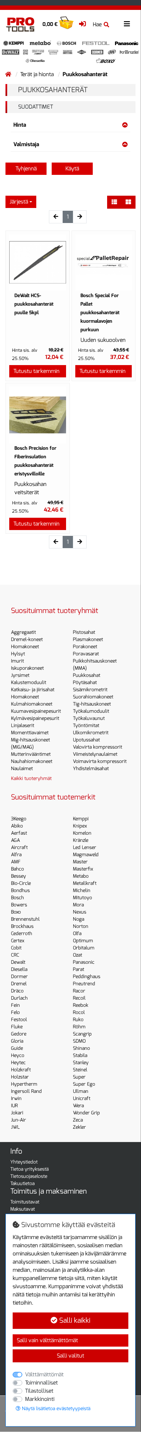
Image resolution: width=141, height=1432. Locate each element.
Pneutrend (84, 984)
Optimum (83, 940)
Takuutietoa (22, 1183)
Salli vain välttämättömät (47, 1340)
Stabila (80, 1055)
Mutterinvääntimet (31, 754)
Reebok (80, 1005)
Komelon (82, 833)
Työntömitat (86, 725)
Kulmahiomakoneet (31, 704)
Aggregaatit (23, 632)
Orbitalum (83, 948)
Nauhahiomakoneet (31, 761)
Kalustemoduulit (28, 682)
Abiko (17, 826)
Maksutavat (22, 1209)
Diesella (19, 969)
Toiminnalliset (41, 1382)
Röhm (79, 1027)
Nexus (79, 912)
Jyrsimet (20, 675)
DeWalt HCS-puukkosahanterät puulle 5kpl (33, 304)
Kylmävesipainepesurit (35, 718)
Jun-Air (18, 1120)
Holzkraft (21, 1070)
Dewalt (18, 962)
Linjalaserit (22, 725)
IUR (14, 1105)
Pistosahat (84, 632)
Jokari (17, 1113)
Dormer (19, 976)
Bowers (19, 905)
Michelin (81, 890)
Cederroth (21, 933)
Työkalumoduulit (91, 711)
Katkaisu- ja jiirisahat (32, 689)
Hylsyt (18, 654)
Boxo (16, 912)
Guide (17, 1048)
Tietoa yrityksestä (29, 1169)
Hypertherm (24, 1084)
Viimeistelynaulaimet (95, 754)
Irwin (16, 1098)
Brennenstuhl (25, 919)
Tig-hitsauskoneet (92, 704)
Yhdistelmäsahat (91, 768)
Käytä (72, 168)
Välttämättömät (44, 1374)
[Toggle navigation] (127, 24)
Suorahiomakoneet (93, 697)
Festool (19, 1019)
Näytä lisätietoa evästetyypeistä (55, 1408)
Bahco (17, 869)
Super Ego (84, 1084)
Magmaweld (86, 854)
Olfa (77, 933)
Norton (80, 926)
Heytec (18, 1062)
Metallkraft (85, 883)
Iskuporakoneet (27, 668)
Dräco (17, 991)
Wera (78, 1105)
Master (80, 862)
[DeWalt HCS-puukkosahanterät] (37, 262)
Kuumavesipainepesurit (36, 711)
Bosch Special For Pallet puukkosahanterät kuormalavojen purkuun (99, 312)
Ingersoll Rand (26, 1091)
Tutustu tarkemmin (36, 371)
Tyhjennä (26, 168)
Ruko (78, 1019)
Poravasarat (86, 654)
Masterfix (83, 869)
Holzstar (20, 1077)
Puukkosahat (86, 675)
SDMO (79, 1041)
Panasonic (83, 962)
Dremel (19, 984)
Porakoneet (85, 646)
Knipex (80, 826)
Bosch (17, 897)
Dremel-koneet (27, 639)
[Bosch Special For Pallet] (103, 262)
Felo (15, 1012)
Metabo (81, 876)
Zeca (78, 1120)
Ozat (77, 955)
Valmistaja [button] (26, 144)
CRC (15, 955)
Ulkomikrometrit (90, 732)
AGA (15, 840)
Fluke (17, 1027)
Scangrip (82, 1034)
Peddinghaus (86, 976)
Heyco (17, 1055)
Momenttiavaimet (30, 732)
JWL (15, 1127)
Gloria (17, 1041)
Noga (78, 919)
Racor (79, 991)
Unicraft (81, 1098)
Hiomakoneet (25, 646)
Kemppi (81, 819)
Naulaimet (22, 768)
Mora (78, 905)
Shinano (81, 1048)
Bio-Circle (21, 883)
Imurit (17, 661)
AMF (16, 862)
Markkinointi (39, 1399)
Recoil (79, 998)
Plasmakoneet (88, 639)
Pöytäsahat (85, 682)
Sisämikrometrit (90, 689)
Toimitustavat (24, 1202)
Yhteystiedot (24, 1162)
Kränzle (80, 840)
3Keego (18, 819)
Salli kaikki (73, 1320)
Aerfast (19, 833)
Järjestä (19, 201)
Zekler (79, 1127)
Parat (78, 969)
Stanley (81, 1062)
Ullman (80, 1091)
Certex (17, 940)
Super (79, 1077)
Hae (97, 24)
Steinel (80, 1070)
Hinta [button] (19, 124)
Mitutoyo (82, 897)
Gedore (18, 1034)
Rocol (79, 1012)
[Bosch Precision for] (37, 415)
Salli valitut (70, 1355)
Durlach (19, 998)
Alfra (16, 854)
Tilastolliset (39, 1390)
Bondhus (20, 890)
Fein (15, 1005)
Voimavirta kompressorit (100, 761)
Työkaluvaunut (89, 718)
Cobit (16, 948)
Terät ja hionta (37, 74)
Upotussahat (86, 740)
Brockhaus (22, 926)
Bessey (18, 876)
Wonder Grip (86, 1113)
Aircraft (19, 847)
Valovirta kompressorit (97, 747)
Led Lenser (84, 847)
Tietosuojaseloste (28, 1176)
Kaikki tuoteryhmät (31, 778)
